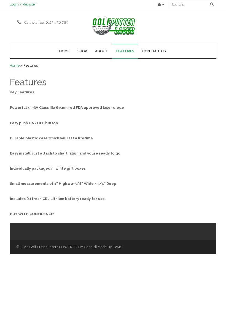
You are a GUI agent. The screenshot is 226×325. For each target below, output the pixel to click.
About (101, 51)
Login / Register (23, 4)
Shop (82, 51)
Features (125, 51)
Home (64, 51)
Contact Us (154, 51)
